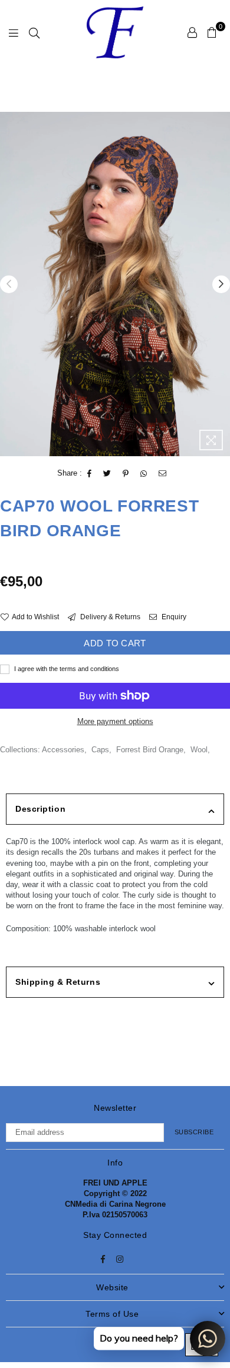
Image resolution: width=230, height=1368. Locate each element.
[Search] (34, 32)
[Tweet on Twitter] (107, 474)
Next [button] (221, 284)
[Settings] (192, 32)
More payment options (115, 721)
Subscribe (194, 1131)
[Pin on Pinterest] (126, 474)
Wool (199, 749)
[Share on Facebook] (89, 474)
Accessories (63, 749)
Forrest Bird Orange (149, 749)
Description (40, 809)
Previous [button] (9, 284)
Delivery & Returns (109, 617)
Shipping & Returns (57, 982)
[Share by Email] (163, 474)
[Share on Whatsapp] (143, 474)
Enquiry (173, 617)
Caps (100, 749)
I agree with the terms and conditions (65, 668)
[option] (115, 284)
